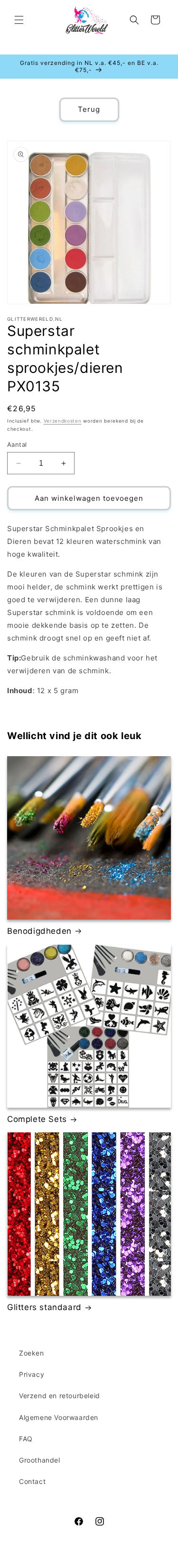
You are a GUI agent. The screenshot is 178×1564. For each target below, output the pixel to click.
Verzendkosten (63, 421)
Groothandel (39, 1460)
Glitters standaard (44, 1307)
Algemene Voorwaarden (58, 1417)
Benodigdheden (39, 931)
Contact (32, 1481)
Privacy (31, 1374)
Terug (89, 109)
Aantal (17, 444)
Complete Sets (37, 1119)
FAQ (26, 1439)
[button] (19, 19)
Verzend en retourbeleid (59, 1396)
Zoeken (31, 1353)
